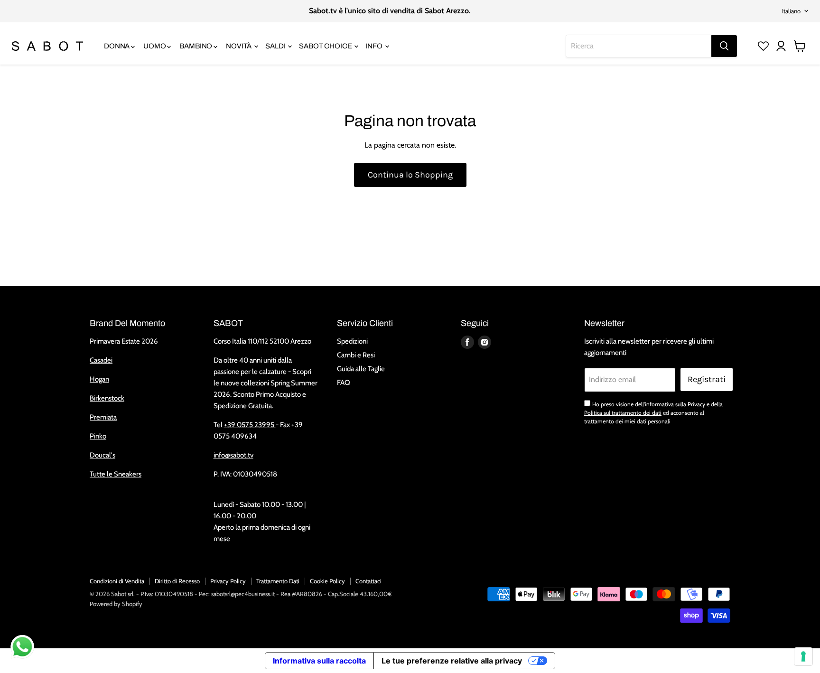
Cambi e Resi (356, 355)
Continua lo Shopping (410, 174)
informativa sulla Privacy (675, 404)
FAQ (343, 382)
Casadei (101, 360)
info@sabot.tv (233, 455)
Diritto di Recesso (177, 581)
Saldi (276, 46)
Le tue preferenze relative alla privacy (452, 660)
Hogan (99, 379)
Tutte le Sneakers (115, 474)
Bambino (196, 46)
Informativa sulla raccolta (319, 660)
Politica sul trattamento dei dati (623, 412)
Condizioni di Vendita (117, 581)
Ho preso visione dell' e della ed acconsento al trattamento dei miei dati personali (653, 413)
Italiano (791, 11)
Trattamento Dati (277, 581)
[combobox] (638, 46)
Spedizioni (352, 341)
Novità (239, 46)
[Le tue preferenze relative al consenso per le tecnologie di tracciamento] (803, 656)
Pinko (98, 436)
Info (374, 46)
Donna (117, 46)
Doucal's (102, 455)
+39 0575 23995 (250, 425)
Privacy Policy (228, 581)
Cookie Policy (327, 581)
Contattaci (368, 581)
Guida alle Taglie (361, 369)
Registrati (707, 379)
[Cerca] (724, 46)
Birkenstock (107, 398)
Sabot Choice (326, 46)
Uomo (155, 46)
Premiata (103, 417)
